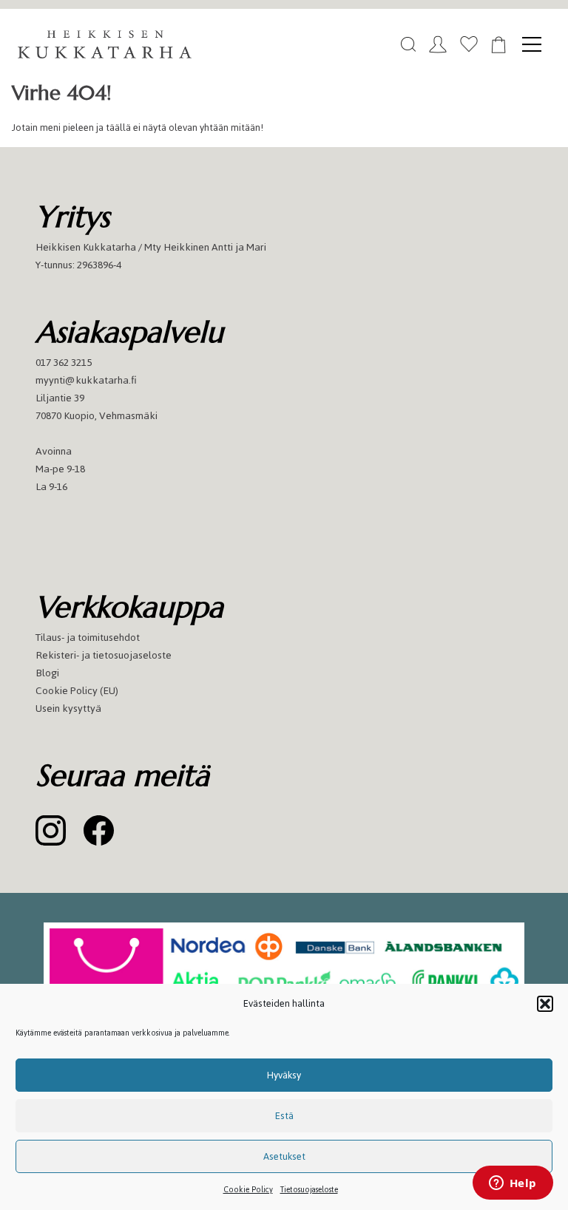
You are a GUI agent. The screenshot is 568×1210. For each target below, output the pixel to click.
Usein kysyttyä (68, 708)
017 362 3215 (64, 363)
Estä (284, 1116)
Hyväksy (284, 1075)
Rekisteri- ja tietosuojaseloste (104, 655)
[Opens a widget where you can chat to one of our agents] (512, 1184)
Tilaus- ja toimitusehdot (88, 638)
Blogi (47, 673)
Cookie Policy (248, 1189)
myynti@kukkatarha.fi (86, 380)
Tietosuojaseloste (309, 1189)
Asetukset (284, 1156)
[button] (545, 1003)
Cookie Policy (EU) (77, 691)
